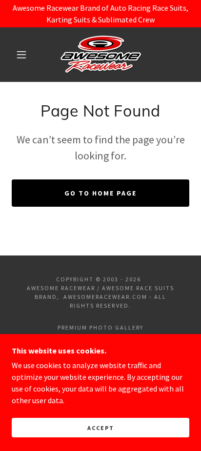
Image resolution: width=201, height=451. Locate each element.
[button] (21, 54)
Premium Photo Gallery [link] (100, 327)
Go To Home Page (100, 193)
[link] (101, 54)
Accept (100, 427)
